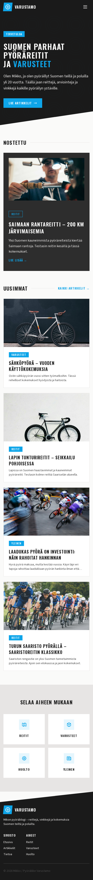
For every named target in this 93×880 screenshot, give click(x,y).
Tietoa (7, 854)
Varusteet (32, 848)
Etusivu (8, 842)
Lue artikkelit (20, 103)
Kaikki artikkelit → (74, 288)
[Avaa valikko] (85, 7)
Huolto (30, 854)
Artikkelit (9, 848)
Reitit (29, 842)
